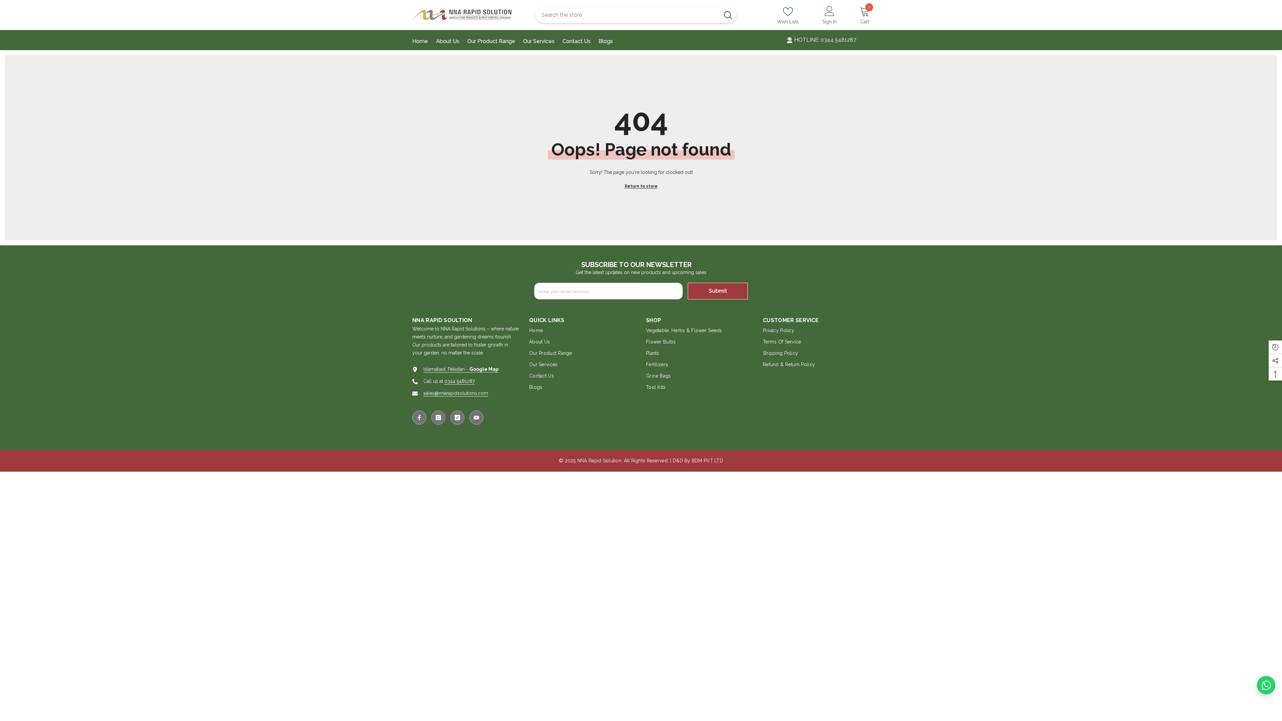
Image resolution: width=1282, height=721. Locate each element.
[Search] (636, 15)
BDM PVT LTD (707, 460)
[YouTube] (476, 418)
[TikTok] (457, 418)
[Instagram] (438, 418)
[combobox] (627, 15)
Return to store (641, 186)
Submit (718, 291)
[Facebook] (419, 418)
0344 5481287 (459, 381)
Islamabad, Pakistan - (460, 369)
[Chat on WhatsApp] (1266, 685)
